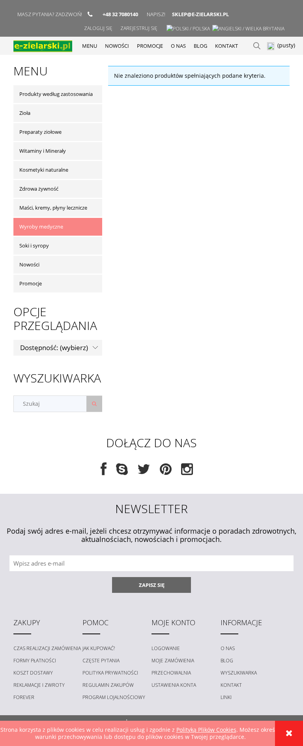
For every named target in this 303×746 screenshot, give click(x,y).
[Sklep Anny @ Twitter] (143, 472)
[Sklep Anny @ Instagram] (187, 472)
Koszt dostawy (33, 672)
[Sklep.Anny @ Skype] (122, 472)
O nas (228, 648)
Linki (226, 697)
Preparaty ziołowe (40, 131)
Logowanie (166, 648)
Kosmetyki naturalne (43, 169)
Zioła (24, 112)
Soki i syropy (34, 245)
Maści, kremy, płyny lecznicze (53, 207)
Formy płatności (34, 660)
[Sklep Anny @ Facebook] (104, 472)
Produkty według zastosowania (56, 93)
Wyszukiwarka (239, 672)
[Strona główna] (42, 45)
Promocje (30, 283)
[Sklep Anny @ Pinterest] (166, 472)
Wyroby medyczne (41, 226)
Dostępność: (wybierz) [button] (54, 347)
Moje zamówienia (173, 660)
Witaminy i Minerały (42, 150)
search (256, 45)
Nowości (29, 264)
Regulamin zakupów (108, 685)
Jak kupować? (98, 648)
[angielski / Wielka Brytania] (248, 28)
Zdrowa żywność (38, 188)
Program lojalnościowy (113, 697)
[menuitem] (89, 46)
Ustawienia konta (174, 685)
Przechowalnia (171, 672)
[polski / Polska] (188, 28)
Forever (23, 697)
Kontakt (231, 685)
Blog (227, 660)
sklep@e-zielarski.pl (200, 14)
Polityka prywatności (110, 672)
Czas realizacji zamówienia (47, 648)
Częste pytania (101, 660)
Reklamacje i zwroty (39, 685)
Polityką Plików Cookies (206, 729)
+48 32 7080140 (120, 14)
